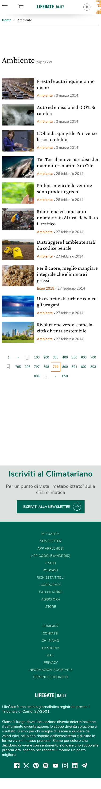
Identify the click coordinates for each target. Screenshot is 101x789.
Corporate (51, 585)
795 (18, 367)
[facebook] (16, 765)
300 (55, 357)
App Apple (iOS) (50, 548)
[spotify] (45, 765)
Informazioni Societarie (50, 670)
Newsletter (50, 541)
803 (93, 367)
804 (37, 376)
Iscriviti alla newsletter (46, 506)
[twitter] (26, 765)
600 (84, 357)
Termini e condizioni (51, 677)
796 (27, 367)
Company (50, 626)
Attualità (50, 534)
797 (37, 367)
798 (46, 367)
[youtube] (55, 765)
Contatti (50, 633)
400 (65, 357)
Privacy (51, 662)
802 (84, 367)
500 (74, 357)
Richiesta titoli (50, 577)
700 (93, 357)
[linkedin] (75, 765)
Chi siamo (50, 641)
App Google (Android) (50, 556)
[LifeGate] (50, 6)
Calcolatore (50, 592)
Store (28, 7)
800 (65, 367)
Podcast (50, 570)
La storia (50, 648)
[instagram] (65, 765)
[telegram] (84, 765)
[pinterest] (36, 765)
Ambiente (45, 95)
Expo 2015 (45, 288)
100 (37, 357)
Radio (50, 563)
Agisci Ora (50, 599)
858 (65, 376)
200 (46, 357)
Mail (50, 655)
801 (74, 367)
